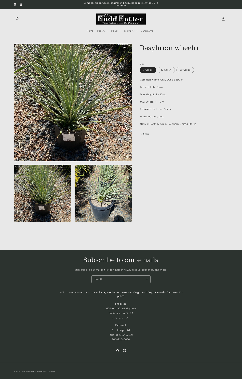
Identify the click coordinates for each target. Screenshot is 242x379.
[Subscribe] (146, 279)
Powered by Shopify (46, 371)
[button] (17, 19)
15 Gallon (166, 70)
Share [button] (146, 134)
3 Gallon (148, 70)
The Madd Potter (29, 371)
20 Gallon (185, 70)
